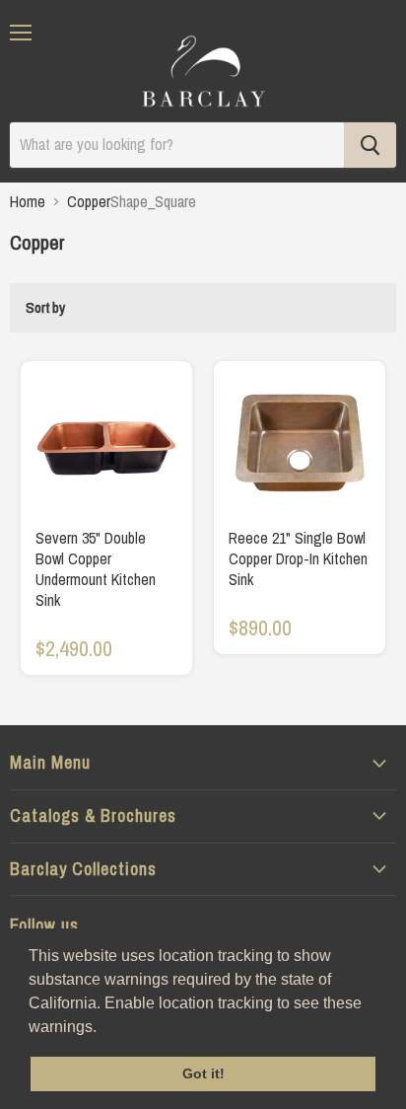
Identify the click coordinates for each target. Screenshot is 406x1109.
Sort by (45, 307)
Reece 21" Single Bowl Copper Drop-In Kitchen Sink (298, 558)
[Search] (370, 145)
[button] (103, 1028)
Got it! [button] (203, 1073)
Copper (88, 201)
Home (27, 201)
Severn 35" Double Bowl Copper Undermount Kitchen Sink (95, 569)
